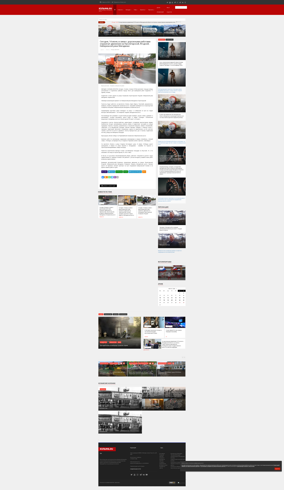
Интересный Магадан (135, 171)
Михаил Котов (165, 245)
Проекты (142, 9)
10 (160, 297)
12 (168, 297)
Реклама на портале (162, 460)
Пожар (119, 342)
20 (171, 300)
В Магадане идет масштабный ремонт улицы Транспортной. (170, 372)
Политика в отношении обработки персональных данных (177, 464)
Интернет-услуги (163, 465)
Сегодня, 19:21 (169, 326)
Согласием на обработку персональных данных (213, 466)
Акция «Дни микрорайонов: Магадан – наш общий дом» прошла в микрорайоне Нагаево (112, 372)
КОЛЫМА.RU (105, 9)
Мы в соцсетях (169, 10)
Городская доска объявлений (178, 456)
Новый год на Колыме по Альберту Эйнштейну (174, 389)
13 (171, 297)
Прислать (151, 9)
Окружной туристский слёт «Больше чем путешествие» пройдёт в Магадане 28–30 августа (152, 31)
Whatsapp (119, 171)
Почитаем (103, 389)
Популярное (161, 39)
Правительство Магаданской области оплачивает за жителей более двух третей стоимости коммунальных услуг (109, 30)
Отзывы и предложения (162, 463)
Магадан (128, 9)
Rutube (125, 171)
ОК (144, 171)
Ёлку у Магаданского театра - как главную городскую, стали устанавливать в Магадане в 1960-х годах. (152, 395)
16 (183, 297)
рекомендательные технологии (245, 466)
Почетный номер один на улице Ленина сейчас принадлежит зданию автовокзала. (118, 405)
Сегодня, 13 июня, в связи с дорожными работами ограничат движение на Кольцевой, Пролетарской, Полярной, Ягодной (145, 210)
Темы (135, 9)
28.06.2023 (102, 203)
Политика (115, 314)
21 (175, 300)
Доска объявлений (160, 10)
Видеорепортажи (104, 363)
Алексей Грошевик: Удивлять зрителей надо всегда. (151, 404)
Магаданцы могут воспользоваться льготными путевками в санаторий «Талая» (131, 31)
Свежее (101, 314)
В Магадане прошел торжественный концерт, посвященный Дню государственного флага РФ (169, 274)
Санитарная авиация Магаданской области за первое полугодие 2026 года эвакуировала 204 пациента (174, 31)
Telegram (112, 171)
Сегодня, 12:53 (148, 347)
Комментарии (169, 39)
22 (179, 300)
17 (160, 300)
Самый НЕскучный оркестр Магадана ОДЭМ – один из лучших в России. (151, 408)
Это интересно (123, 314)
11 (164, 297)
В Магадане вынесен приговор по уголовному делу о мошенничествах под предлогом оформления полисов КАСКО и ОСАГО (171, 199)
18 (164, 300)
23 (183, 300)
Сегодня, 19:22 (148, 326)
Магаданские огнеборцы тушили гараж (129, 22)
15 (179, 297)
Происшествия (113, 342)
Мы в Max (104, 171)
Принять (277, 468)
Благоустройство (162, 363)
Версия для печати (105, 85)
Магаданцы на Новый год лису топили (151, 391)
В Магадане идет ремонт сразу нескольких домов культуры (140, 372)
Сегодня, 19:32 (103, 342)
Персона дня (163, 207)
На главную (162, 453)
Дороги (102, 49)
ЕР (166, 336)
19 (168, 300)
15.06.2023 (121, 203)
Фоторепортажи (164, 262)
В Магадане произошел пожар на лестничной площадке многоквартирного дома (153, 331)
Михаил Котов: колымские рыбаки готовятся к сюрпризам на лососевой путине (170, 251)
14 (175, 297)
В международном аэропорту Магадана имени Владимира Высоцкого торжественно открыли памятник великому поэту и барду (170, 90)
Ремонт (140, 363)
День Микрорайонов (114, 363)
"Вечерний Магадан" (176, 455)
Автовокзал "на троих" (108, 402)
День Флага (146, 349)
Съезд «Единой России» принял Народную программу (174, 330)
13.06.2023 (140, 203)
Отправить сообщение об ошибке (117, 85)
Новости (120, 9)
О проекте (161, 458)
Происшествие (108, 314)
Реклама (173, 458)
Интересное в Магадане (176, 453)
